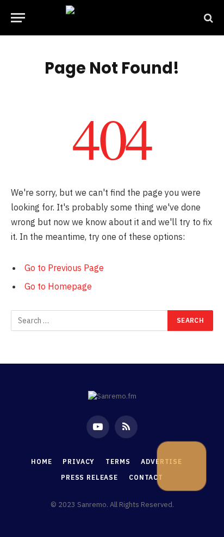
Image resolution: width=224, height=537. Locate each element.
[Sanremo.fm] (112, 17)
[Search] (207, 17)
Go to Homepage (58, 286)
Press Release (89, 477)
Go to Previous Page (64, 267)
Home (41, 461)
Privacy (79, 461)
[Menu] (18, 17)
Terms (117, 461)
